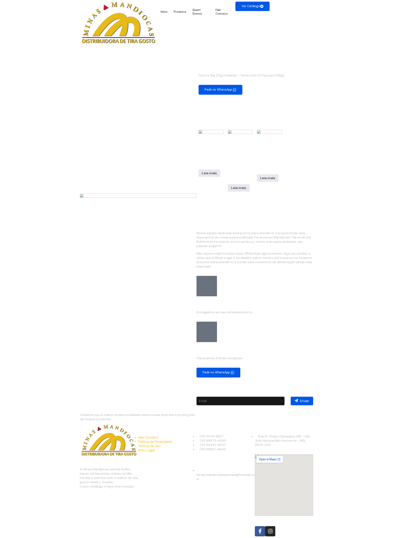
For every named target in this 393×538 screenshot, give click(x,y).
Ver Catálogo (251, 6)
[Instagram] (270, 531)
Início (164, 11)
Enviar (304, 401)
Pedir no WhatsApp (219, 89)
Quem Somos (197, 11)
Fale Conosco (222, 11)
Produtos (180, 11)
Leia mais (209, 173)
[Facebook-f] (260, 531)
